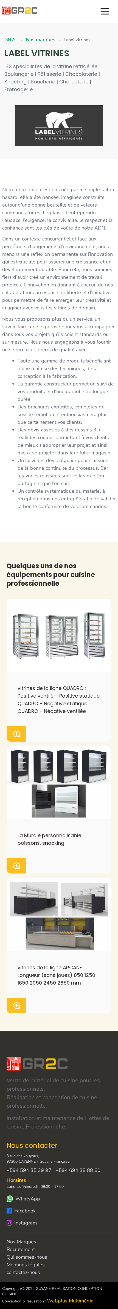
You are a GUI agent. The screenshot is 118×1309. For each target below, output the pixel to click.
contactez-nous (23, 1272)
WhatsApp (27, 1198)
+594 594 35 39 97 (29, 1170)
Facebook (25, 1211)
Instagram (25, 1223)
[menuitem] (19, 10)
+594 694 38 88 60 (78, 1170)
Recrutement (21, 1249)
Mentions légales (26, 1264)
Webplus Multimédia (70, 1301)
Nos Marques (21, 1241)
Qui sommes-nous (27, 1257)
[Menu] (107, 11)
